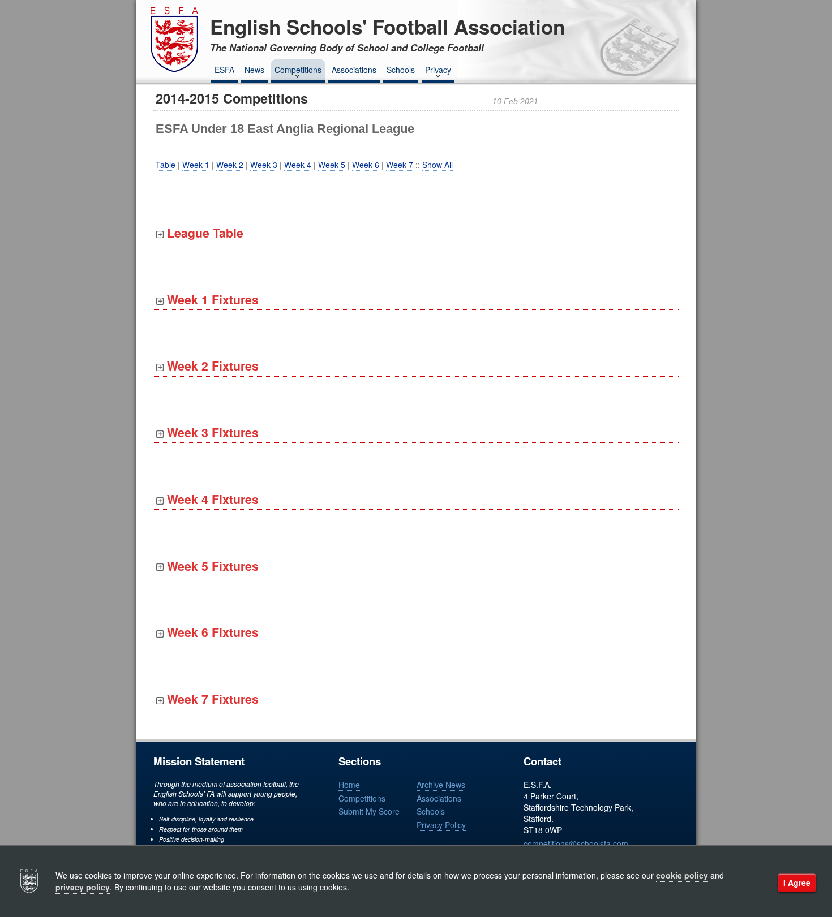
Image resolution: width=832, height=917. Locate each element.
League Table (203, 233)
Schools (401, 69)
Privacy (438, 69)
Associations (354, 69)
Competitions (298, 69)
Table (165, 164)
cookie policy (682, 875)
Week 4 (297, 164)
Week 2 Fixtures (211, 365)
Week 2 (229, 164)
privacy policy (82, 887)
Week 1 (195, 164)
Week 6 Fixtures (211, 632)
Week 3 (263, 164)
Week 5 (331, 164)
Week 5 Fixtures (211, 566)
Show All (437, 164)
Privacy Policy (441, 824)
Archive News (441, 784)
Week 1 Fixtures (211, 299)
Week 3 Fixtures (211, 432)
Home (349, 784)
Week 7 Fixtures (211, 699)
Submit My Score (369, 811)
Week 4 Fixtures (211, 499)
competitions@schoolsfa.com (576, 843)
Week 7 (399, 164)
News (254, 69)
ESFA (224, 69)
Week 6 (365, 164)
